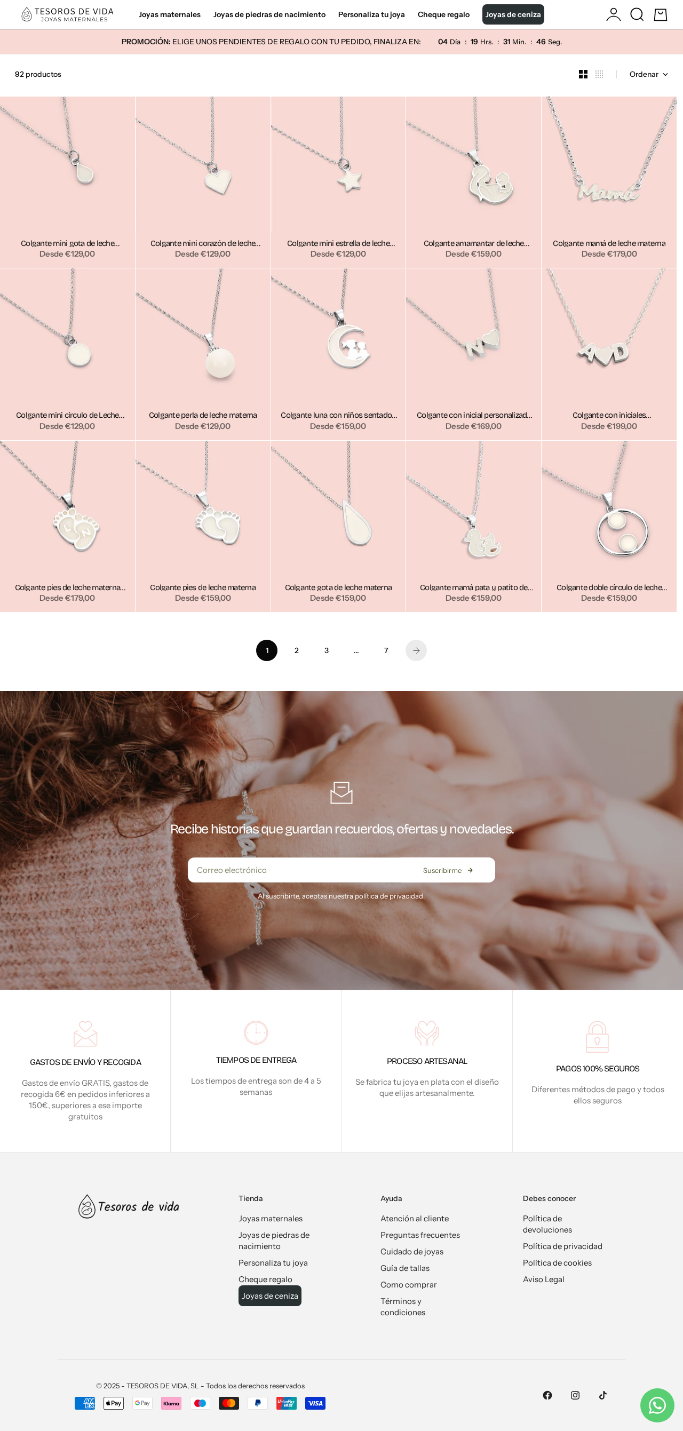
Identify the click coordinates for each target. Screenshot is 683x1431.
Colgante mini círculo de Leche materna (67, 415)
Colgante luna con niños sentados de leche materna (338, 415)
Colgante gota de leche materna (338, 588)
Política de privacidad (562, 1246)
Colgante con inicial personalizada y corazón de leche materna (474, 415)
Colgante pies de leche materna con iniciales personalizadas (68, 588)
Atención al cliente (414, 1218)
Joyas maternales (170, 14)
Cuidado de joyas (411, 1251)
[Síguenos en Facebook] (547, 1395)
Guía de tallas (405, 1268)
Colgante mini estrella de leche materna (338, 244)
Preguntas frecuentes (420, 1235)
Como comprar (408, 1284)
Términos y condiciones (402, 1306)
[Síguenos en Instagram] (575, 1395)
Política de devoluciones (547, 1224)
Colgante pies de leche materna (203, 588)
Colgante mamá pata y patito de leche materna (474, 588)
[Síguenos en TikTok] (603, 1395)
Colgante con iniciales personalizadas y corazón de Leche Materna (609, 415)
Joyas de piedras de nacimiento (269, 14)
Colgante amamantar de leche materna (474, 244)
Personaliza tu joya (371, 14)
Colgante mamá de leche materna (609, 244)
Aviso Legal (544, 1279)
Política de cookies (557, 1263)
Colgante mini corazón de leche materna (203, 244)
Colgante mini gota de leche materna (67, 244)
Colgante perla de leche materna (203, 415)
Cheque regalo (444, 14)
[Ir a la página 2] (416, 650)
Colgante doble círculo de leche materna (609, 588)
